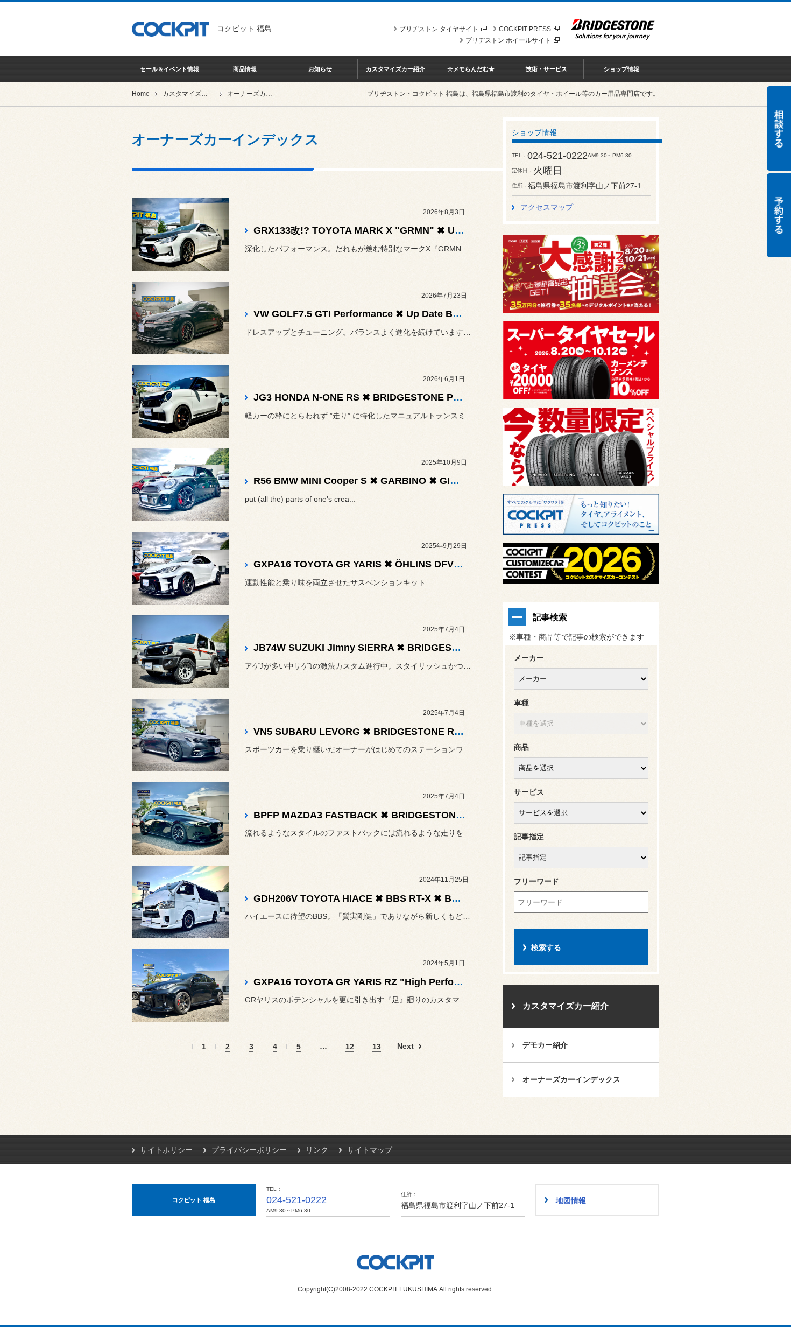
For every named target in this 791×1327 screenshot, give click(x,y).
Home (141, 93)
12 (349, 1047)
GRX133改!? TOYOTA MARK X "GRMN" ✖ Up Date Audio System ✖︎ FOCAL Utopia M (447, 230)
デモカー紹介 (545, 1045)
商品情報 (245, 69)
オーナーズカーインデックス (571, 1079)
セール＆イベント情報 (169, 69)
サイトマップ (369, 1150)
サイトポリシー (166, 1150)
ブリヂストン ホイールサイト (508, 40)
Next (405, 1046)
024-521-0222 (296, 1200)
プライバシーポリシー (249, 1150)
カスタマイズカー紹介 (395, 69)
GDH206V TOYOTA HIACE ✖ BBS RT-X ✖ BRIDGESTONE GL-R (397, 898)
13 (376, 1047)
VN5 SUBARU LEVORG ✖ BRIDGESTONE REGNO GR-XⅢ (386, 731)
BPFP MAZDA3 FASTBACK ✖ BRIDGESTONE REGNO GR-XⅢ (395, 815)
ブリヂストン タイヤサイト (438, 29)
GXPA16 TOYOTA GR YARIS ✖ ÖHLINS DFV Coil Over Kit (384, 564)
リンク (317, 1150)
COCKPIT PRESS (525, 29)
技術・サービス (546, 69)
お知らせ (320, 69)
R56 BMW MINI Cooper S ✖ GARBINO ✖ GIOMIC (364, 480)
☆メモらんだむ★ (471, 69)
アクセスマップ (546, 207)
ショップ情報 (621, 69)
